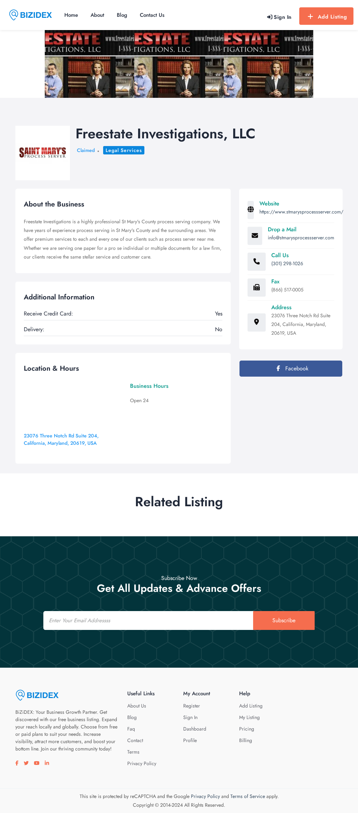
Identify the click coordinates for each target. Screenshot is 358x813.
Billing (245, 740)
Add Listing (332, 17)
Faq (131, 728)
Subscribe (283, 620)
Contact (135, 740)
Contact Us (152, 15)
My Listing (249, 717)
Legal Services (124, 150)
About (97, 15)
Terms (133, 751)
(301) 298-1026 (287, 263)
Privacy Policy (141, 763)
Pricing (246, 728)
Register (191, 705)
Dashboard (194, 728)
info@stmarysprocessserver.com (301, 237)
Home (71, 15)
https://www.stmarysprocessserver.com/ (301, 211)
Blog (122, 15)
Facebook (296, 368)
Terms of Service (247, 796)
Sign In (190, 717)
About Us (136, 705)
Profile (190, 740)
